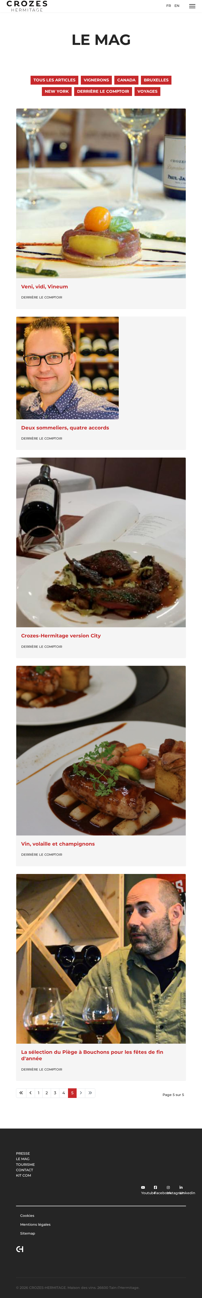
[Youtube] (141, 1185)
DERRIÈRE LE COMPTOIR (103, 91)
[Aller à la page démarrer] (21, 1093)
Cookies (27, 1215)
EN (176, 5)
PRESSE (23, 1153)
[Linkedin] (180, 1185)
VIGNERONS (96, 80)
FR (168, 5)
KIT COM (23, 1175)
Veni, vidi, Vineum (44, 287)
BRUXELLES (156, 80)
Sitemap (27, 1233)
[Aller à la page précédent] (30, 1093)
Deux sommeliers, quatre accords (65, 428)
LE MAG (23, 1159)
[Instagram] (167, 1185)
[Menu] (192, 6)
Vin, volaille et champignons (58, 844)
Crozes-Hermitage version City (61, 636)
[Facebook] (154, 1185)
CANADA (126, 80)
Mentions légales (35, 1224)
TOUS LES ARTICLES (54, 80)
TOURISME (25, 1164)
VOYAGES (147, 91)
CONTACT (24, 1170)
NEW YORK (57, 91)
